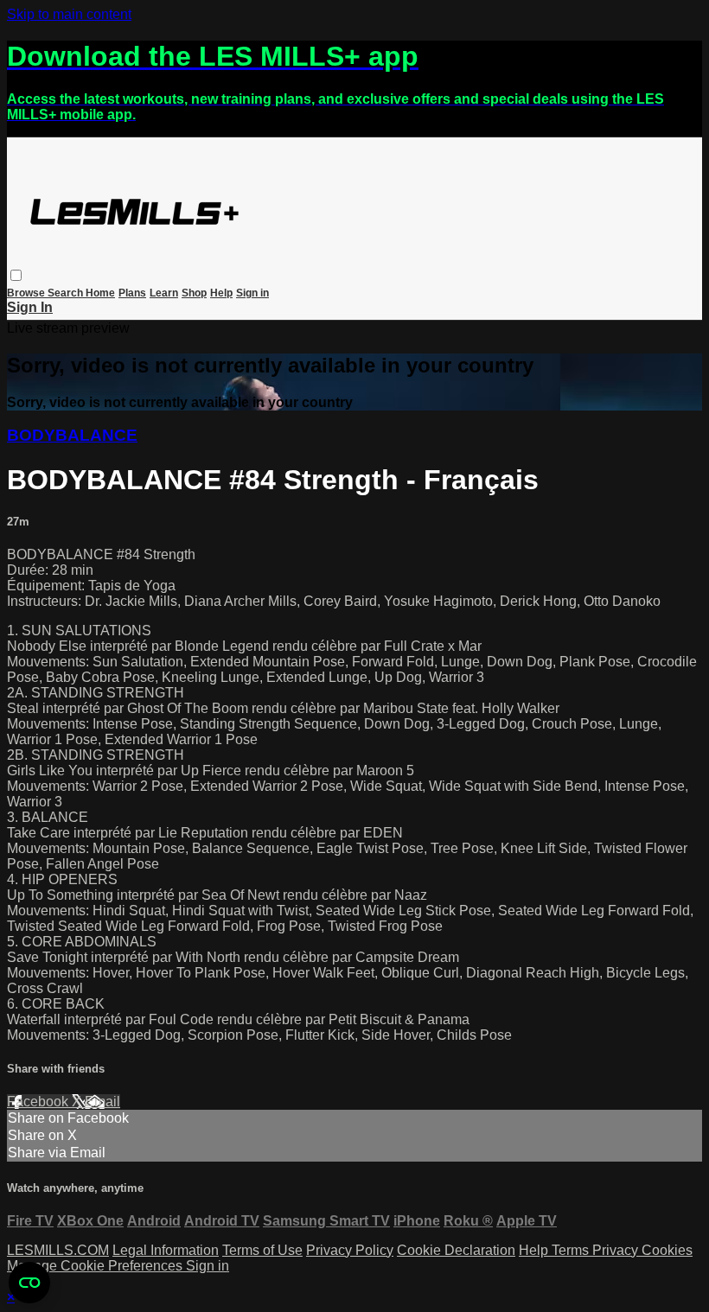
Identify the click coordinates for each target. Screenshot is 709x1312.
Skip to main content (69, 14)
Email (102, 1101)
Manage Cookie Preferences (96, 1265)
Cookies (667, 1250)
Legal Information (165, 1250)
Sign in (252, 293)
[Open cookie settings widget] (29, 1282)
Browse (27, 293)
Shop (194, 293)
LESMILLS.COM (58, 1250)
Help (221, 293)
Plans (132, 293)
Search (67, 293)
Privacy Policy (349, 1250)
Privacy (617, 1250)
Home (100, 293)
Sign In (30, 307)
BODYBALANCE (72, 435)
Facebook (39, 1101)
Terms (572, 1250)
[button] (16, 275)
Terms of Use (262, 1250)
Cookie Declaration (456, 1250)
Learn (164, 293)
